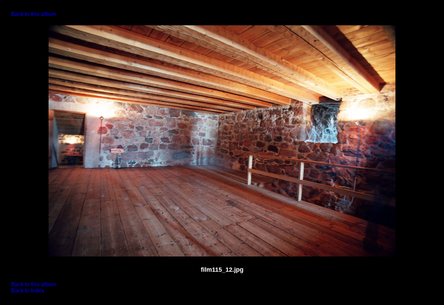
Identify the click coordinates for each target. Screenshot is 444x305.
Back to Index (27, 291)
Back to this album (33, 14)
